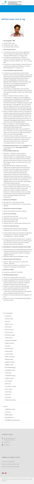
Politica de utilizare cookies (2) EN (10, 466)
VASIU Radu (8, 392)
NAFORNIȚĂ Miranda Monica (12, 420)
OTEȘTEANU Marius (10, 375)
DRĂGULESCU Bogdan (11, 340)
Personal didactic (8, 313)
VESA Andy (8, 397)
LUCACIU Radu (9, 354)
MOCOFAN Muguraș (10, 367)
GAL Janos (8, 346)
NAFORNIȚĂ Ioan (9, 417)
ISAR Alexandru (9, 348)
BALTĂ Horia (8, 327)
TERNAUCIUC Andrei (10, 400)
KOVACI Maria (8, 351)
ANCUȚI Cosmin (9, 319)
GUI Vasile (8, 412)
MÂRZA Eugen (9, 415)
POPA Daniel (8, 381)
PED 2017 (7, 321)
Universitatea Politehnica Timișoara (18, 479)
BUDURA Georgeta (10, 335)
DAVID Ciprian (8, 337)
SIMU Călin (8, 384)
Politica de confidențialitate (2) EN (10, 464)
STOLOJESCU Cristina (10, 386)
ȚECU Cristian (8, 389)
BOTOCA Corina (9, 329)
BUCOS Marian (9, 332)
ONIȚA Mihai (8, 373)
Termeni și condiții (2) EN (8, 461)
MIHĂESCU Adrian (9, 362)
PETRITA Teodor (9, 378)
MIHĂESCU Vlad (9, 365)
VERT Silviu (8, 394)
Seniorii (5, 406)
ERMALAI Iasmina (9, 343)
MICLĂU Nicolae (9, 359)
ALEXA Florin (8, 316)
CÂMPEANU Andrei (10, 409)
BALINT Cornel (9, 324)
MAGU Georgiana (9, 356)
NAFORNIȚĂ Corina (10, 370)
